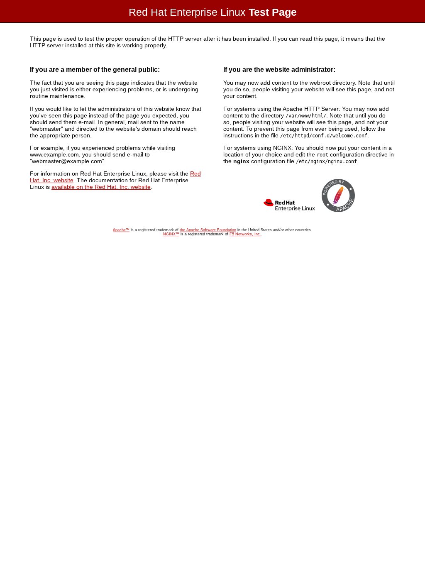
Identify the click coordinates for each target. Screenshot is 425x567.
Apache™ (121, 230)
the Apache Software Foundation (208, 230)
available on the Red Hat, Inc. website (101, 186)
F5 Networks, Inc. (245, 234)
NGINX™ (171, 234)
